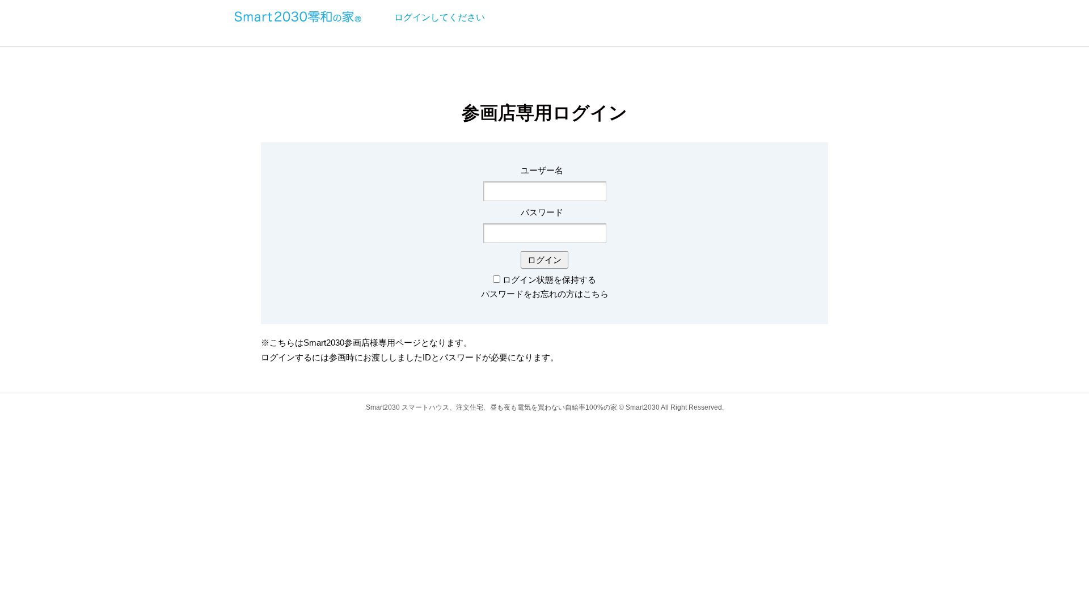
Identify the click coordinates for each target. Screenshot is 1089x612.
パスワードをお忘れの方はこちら (545, 294)
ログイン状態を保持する (549, 279)
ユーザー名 (542, 170)
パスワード (542, 212)
